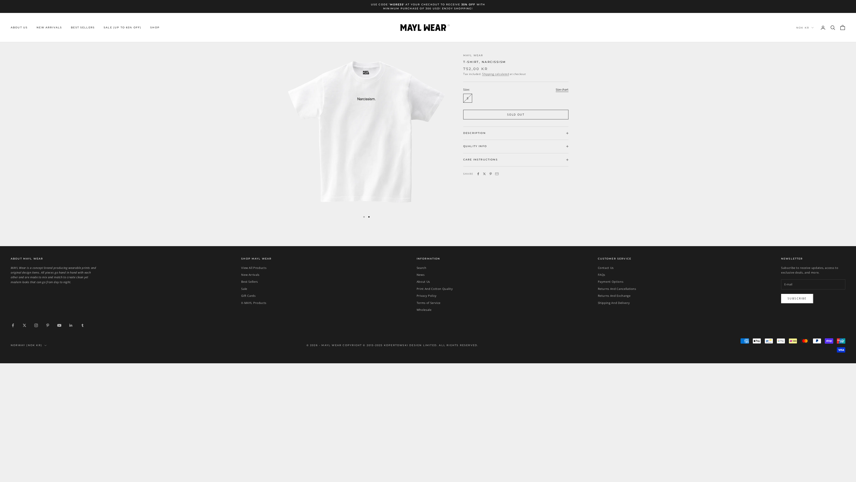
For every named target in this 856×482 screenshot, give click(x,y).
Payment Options (610, 282)
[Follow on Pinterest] (47, 325)
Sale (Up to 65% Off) (122, 27)
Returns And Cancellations (617, 289)
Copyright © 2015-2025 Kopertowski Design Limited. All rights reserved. (410, 345)
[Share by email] (497, 174)
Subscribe (797, 298)
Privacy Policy (427, 296)
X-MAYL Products (253, 303)
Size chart (562, 89)
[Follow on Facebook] (13, 325)
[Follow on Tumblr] (82, 325)
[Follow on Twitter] (24, 325)
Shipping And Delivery (614, 303)
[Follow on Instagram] (36, 325)
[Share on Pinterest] (490, 174)
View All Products (253, 268)
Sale (244, 289)
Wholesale (424, 310)
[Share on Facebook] (478, 174)
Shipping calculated (495, 74)
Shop (155, 27)
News (421, 275)
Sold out (516, 114)
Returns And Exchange (614, 296)
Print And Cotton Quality (435, 289)
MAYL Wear (473, 55)
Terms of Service (428, 303)
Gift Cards (248, 296)
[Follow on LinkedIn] (71, 325)
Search (421, 268)
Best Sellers (83, 27)
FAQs (601, 275)
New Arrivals (49, 27)
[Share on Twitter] (484, 174)
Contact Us (606, 268)
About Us (19, 27)
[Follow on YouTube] (59, 325)
